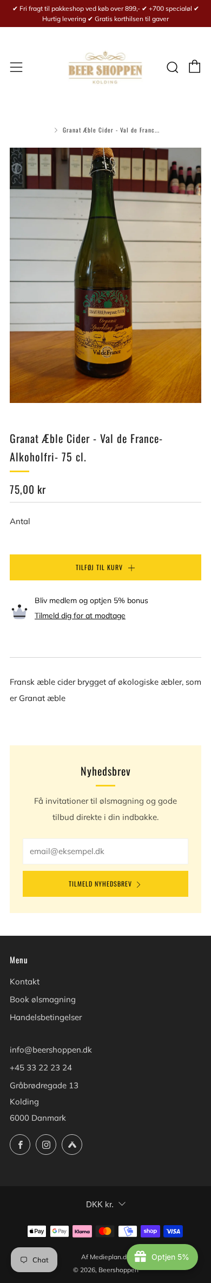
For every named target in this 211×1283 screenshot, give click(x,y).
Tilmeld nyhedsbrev (100, 883)
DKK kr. (100, 1204)
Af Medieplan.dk (105, 1257)
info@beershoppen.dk (51, 1049)
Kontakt (24, 981)
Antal (20, 521)
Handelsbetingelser (46, 1017)
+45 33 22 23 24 (41, 1067)
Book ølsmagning (43, 999)
